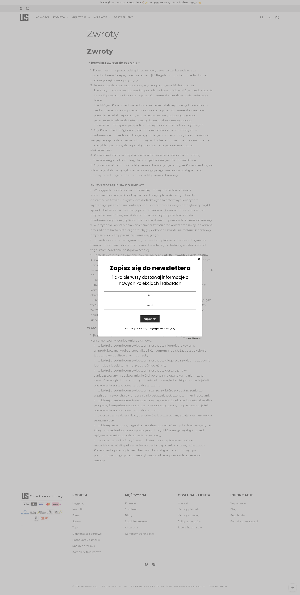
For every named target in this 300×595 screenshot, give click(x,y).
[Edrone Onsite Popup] (150, 297)
